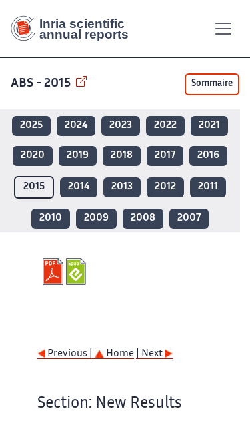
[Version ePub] (77, 271)
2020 (33, 155)
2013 (122, 187)
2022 (165, 125)
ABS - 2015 (42, 83)
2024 (76, 125)
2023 (120, 125)
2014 (78, 187)
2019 (78, 155)
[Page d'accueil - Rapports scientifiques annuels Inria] (74, 28)
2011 (208, 187)
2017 (165, 155)
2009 (96, 218)
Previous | (70, 354)
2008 (143, 218)
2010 (50, 218)
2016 (208, 155)
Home (119, 354)
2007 (189, 218)
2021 (209, 125)
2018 (122, 155)
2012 (165, 187)
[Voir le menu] (223, 28)
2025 (31, 125)
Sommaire (212, 84)
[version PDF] (54, 271)
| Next (150, 354)
